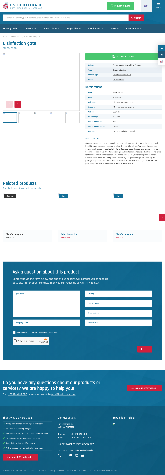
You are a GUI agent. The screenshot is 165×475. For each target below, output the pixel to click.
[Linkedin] (82, 455)
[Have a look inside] (137, 439)
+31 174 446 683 (17, 394)
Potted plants (118, 65)
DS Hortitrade (118, 79)
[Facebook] (65, 455)
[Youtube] (70, 455)
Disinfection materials (122, 75)
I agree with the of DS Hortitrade (36, 332)
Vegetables (129, 65)
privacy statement (36, 332)
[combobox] (66, 17)
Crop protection (119, 70)
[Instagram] (76, 455)
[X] (59, 455)
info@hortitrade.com (63, 394)
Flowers (138, 65)
